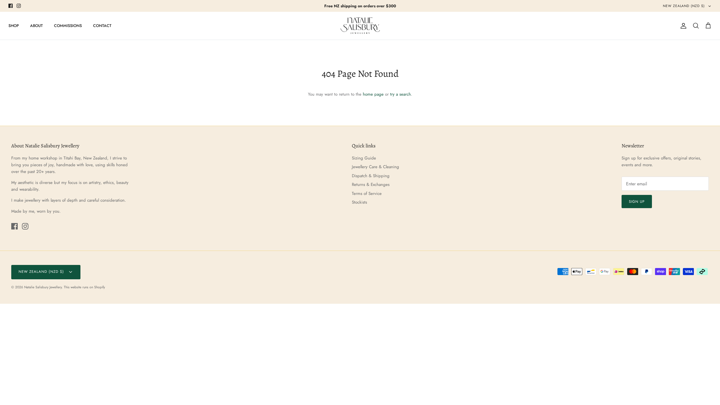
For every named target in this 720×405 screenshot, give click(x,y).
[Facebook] (10, 6)
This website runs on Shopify (84, 287)
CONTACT (102, 25)
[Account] (682, 25)
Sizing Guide (364, 158)
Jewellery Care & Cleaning (375, 167)
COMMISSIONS (68, 25)
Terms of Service (367, 193)
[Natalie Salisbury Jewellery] (360, 25)
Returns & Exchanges (371, 184)
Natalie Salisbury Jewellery (43, 287)
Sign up (637, 201)
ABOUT (36, 25)
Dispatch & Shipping (371, 176)
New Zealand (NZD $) (684, 5)
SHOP (13, 25)
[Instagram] (19, 6)
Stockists (359, 202)
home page (373, 94)
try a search (400, 94)
